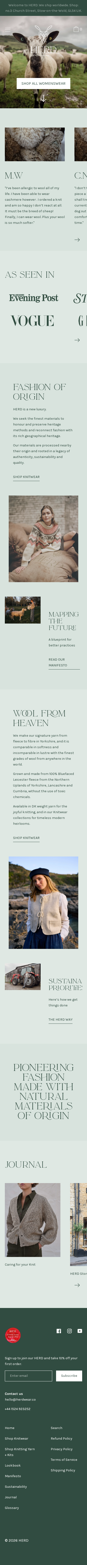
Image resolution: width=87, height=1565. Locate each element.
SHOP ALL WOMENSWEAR (43, 83)
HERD (24, 1540)
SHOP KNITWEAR (26, 477)
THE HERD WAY (60, 1020)
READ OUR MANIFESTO (58, 662)
